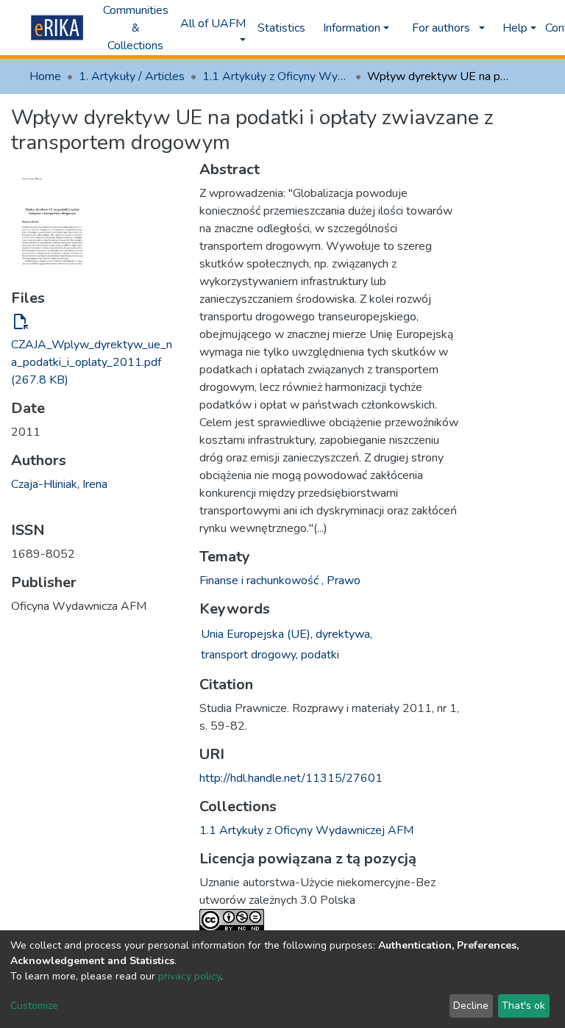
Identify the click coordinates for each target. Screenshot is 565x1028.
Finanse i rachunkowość (260, 580)
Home (45, 76)
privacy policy (189, 976)
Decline (470, 1006)
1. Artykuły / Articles (132, 76)
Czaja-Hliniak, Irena (59, 484)
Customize (34, 1006)
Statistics (281, 28)
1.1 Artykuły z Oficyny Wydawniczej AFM (275, 76)
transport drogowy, (249, 655)
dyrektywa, (344, 634)
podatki (320, 655)
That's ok (523, 1006)
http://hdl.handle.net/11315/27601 (291, 778)
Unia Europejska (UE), (257, 634)
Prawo (343, 580)
